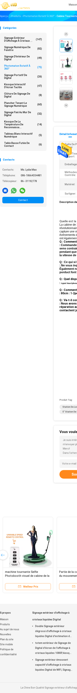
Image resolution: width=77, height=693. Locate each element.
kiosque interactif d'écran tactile (23, 86)
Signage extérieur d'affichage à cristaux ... (23, 39)
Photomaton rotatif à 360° (23, 67)
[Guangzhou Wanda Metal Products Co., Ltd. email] (5, 190)
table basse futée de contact (23, 144)
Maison (4, 619)
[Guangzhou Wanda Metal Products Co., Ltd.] (16, 5)
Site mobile (6, 644)
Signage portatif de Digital (23, 76)
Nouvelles (5, 634)
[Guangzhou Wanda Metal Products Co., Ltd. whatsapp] (14, 190)
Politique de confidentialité (8, 652)
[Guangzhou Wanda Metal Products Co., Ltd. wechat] (22, 190)
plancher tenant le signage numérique (23, 104)
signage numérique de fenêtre (23, 48)
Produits (5, 624)
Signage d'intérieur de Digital (23, 58)
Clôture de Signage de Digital (23, 95)
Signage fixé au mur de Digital (23, 114)
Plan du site (6, 639)
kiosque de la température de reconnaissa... (23, 124)
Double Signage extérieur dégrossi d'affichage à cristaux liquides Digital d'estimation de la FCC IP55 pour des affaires (53, 632)
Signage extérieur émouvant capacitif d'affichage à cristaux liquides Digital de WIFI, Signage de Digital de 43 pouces (53, 665)
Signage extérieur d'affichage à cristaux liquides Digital (50, 616)
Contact (23, 200)
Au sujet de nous (9, 629)
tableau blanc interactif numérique (23, 135)
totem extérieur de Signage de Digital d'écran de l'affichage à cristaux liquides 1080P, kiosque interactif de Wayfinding (53, 648)
